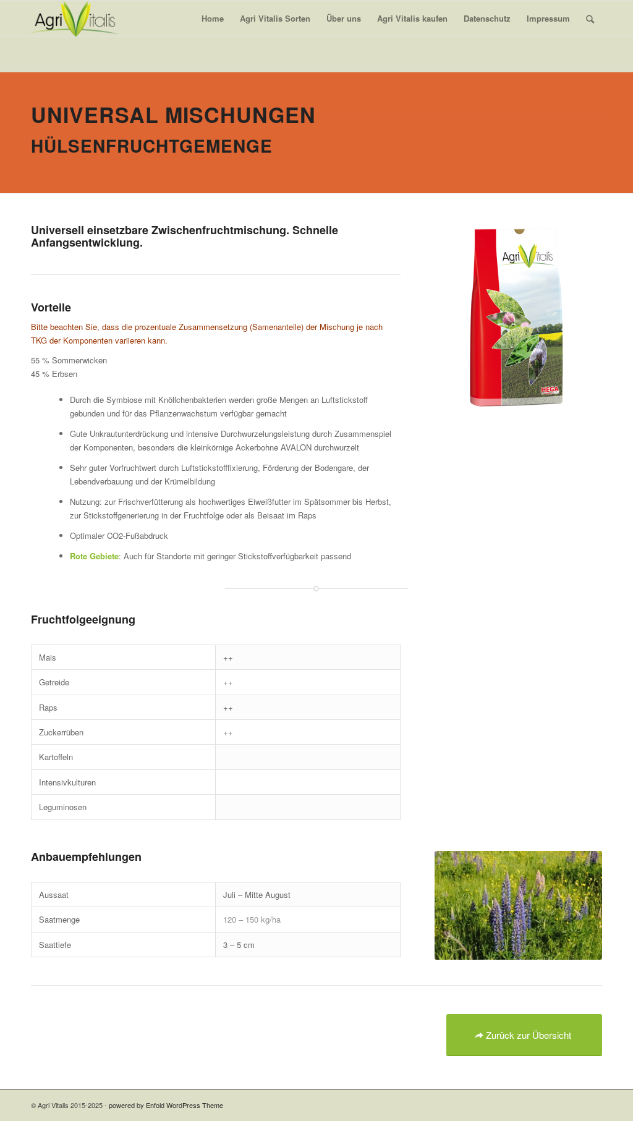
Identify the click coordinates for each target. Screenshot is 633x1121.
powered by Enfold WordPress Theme (166, 1105)
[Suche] (590, 18)
